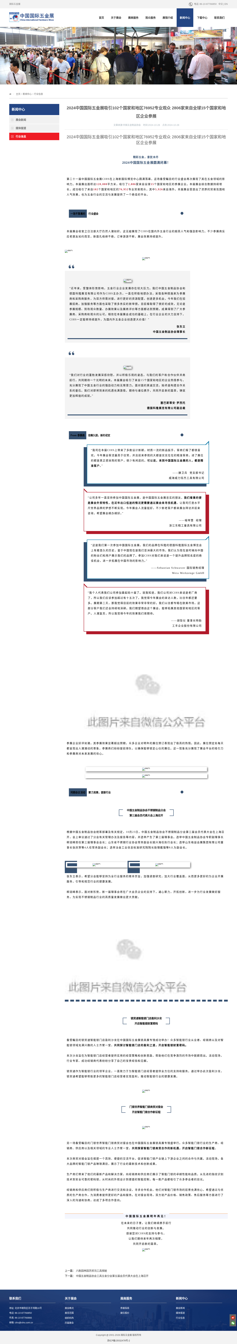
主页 (18, 94)
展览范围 (69, 1313)
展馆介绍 (168, 17)
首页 (101, 17)
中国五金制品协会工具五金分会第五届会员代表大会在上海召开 (112, 1275)
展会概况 (69, 1308)
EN (226, 4)
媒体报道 (21, 128)
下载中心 (202, 17)
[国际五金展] (36, 18)
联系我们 (219, 17)
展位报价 (124, 1313)
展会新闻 (21, 119)
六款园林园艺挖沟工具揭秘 (91, 1270)
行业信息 (38, 94)
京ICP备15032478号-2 (118, 1340)
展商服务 (133, 17)
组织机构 (69, 1318)
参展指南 (124, 1308)
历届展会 (69, 1323)
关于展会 (116, 17)
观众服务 (150, 17)
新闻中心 (185, 17)
